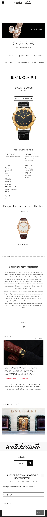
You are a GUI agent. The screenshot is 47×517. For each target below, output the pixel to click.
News (39, 55)
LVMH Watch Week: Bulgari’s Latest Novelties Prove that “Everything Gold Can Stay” (20, 371)
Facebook (15, 43)
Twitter (26, 43)
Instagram (20, 43)
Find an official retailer (22, 98)
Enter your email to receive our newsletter (19, 487)
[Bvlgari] (23, 77)
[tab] (23, 325)
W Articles (39, 62)
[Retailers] (23, 421)
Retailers (25, 62)
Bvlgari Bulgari (23, 244)
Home (10, 55)
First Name (7, 495)
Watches (25, 55)
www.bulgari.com (23, 47)
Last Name (7, 503)
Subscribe (22, 457)
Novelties (7, 336)
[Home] (23, 2)
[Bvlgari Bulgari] (23, 120)
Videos (10, 62)
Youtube (32, 43)
